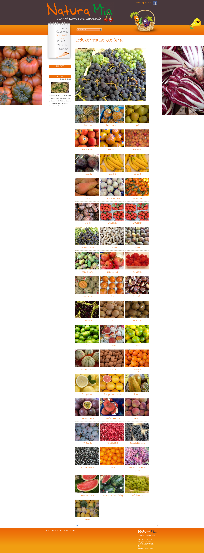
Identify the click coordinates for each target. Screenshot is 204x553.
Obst (62, 38)
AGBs (48, 530)
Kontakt (63, 49)
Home (64, 28)
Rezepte (62, 45)
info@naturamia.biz (144, 542)
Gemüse (60, 41)
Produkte (62, 35)
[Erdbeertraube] (110, 74)
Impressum (56, 530)
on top (154, 526)
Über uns (62, 32)
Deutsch (139, 3)
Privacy (66, 530)
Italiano (148, 3)
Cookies (74, 530)
